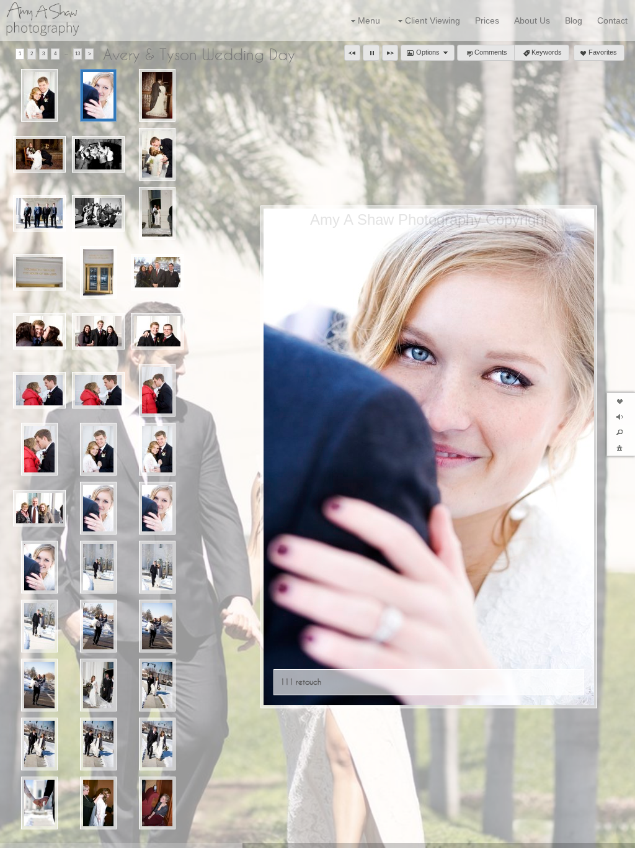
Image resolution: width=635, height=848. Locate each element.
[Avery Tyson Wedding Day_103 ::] (39, 390)
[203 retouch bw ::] (98, 154)
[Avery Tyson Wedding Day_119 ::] (39, 685)
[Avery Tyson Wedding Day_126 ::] (157, 803)
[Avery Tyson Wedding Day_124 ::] (39, 803)
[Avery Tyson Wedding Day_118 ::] (157, 626)
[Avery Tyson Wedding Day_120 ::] (157, 685)
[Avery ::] (157, 213)
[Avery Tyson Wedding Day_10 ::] (157, 272)
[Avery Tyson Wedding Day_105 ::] (157, 390)
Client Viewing (432, 20)
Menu (369, 20)
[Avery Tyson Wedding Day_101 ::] (98, 331)
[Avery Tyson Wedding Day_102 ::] (157, 331)
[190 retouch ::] (39, 154)
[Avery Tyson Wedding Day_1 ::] (98, 272)
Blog (573, 20)
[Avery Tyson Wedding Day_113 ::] (98, 567)
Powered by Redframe (592, 836)
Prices (487, 20)
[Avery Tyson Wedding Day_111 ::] (157, 508)
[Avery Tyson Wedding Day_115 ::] (39, 626)
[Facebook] (18, 836)
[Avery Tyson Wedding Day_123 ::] (157, 744)
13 (77, 53)
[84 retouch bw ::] (98, 213)
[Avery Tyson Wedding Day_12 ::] (98, 685)
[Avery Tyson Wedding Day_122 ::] (98, 744)
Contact (612, 20)
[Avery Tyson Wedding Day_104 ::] (98, 390)
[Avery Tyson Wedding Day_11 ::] (39, 508)
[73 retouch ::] (39, 213)
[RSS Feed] (35, 836)
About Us (532, 20)
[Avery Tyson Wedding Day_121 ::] (39, 744)
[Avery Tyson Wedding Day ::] (39, 272)
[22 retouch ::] (157, 154)
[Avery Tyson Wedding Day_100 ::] (39, 331)
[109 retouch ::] (39, 95)
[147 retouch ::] (157, 95)
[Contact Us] (52, 836)
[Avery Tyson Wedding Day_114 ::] (157, 567)
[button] (352, 53)
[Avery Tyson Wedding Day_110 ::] (98, 508)
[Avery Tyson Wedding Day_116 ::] (98, 626)
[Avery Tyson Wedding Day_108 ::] (98, 449)
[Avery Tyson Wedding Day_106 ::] (39, 449)
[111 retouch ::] (98, 95)
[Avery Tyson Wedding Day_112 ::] (39, 567)
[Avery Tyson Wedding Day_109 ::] (157, 449)
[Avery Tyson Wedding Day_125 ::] (98, 803)
